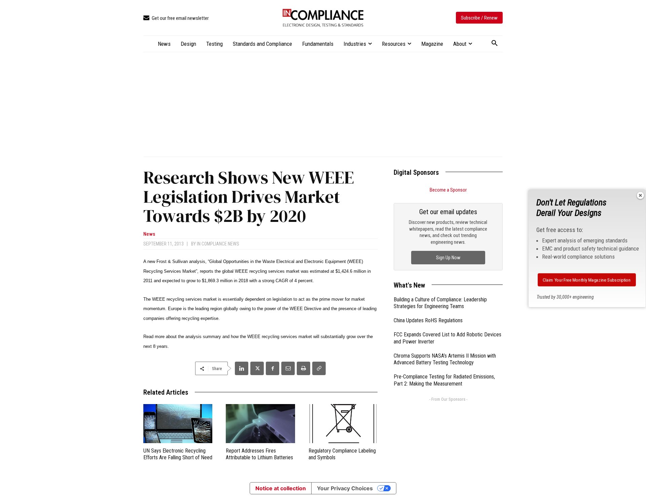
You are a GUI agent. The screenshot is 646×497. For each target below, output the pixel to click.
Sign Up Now (448, 257)
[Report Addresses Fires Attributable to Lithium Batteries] (260, 423)
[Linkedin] (241, 368)
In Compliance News (218, 243)
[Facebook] (272, 368)
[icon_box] (176, 18)
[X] (257, 368)
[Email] (288, 368)
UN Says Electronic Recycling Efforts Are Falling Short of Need (177, 454)
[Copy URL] (319, 368)
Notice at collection (280, 488)
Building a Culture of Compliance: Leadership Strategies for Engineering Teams (440, 303)
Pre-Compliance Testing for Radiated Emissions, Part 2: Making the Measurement (444, 380)
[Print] (303, 368)
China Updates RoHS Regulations (428, 320)
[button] (495, 43)
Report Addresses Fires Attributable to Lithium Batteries (259, 454)
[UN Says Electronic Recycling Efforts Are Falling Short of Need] (177, 423)
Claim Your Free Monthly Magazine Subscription (587, 280)
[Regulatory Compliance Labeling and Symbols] (343, 423)
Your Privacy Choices (345, 488)
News (149, 234)
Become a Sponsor (448, 190)
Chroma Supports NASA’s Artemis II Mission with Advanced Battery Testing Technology (445, 359)
